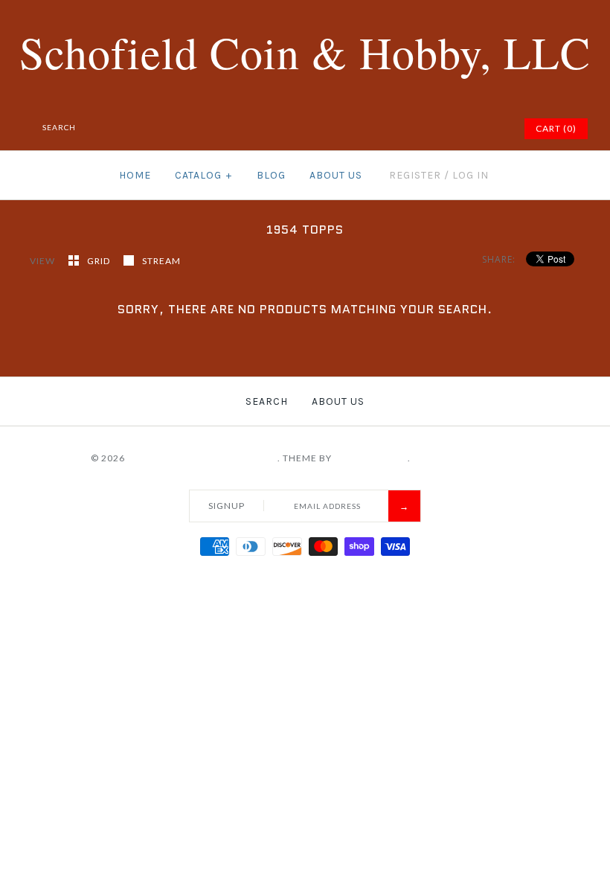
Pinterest (436, 129)
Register (415, 175)
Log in (470, 175)
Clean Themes (371, 458)
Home (135, 175)
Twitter (417, 129)
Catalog (203, 175)
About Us (335, 175)
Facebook (399, 129)
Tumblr (492, 129)
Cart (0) (556, 128)
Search (266, 401)
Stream (161, 260)
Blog (271, 175)
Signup (226, 505)
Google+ (454, 129)
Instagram (473, 129)
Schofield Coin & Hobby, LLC (202, 458)
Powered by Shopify (466, 458)
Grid (99, 260)
